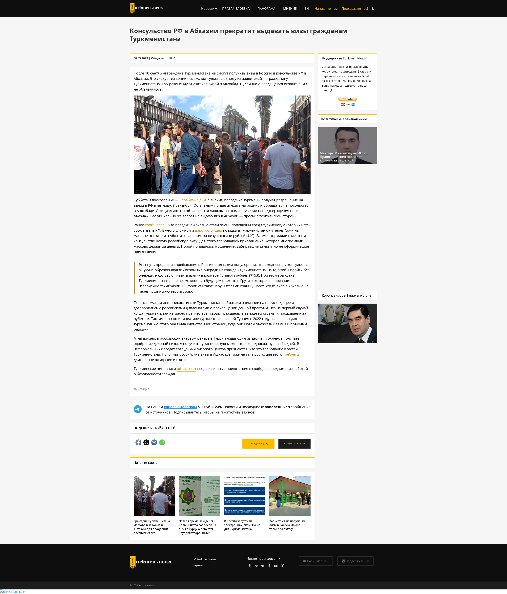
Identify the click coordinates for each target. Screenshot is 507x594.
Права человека (236, 8)
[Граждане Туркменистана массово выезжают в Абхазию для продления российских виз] (154, 515)
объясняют (186, 368)
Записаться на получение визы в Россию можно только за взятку (287, 525)
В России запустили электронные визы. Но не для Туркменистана (242, 525)
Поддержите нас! (355, 8)
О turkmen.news (205, 559)
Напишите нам (318, 561)
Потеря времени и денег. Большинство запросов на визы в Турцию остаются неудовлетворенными (197, 527)
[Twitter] (281, 565)
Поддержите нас (357, 561)
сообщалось (156, 225)
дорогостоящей (208, 230)
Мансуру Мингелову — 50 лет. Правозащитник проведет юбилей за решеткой (344, 156)
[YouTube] (275, 565)
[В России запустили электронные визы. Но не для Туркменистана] (244, 515)
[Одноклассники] (249, 565)
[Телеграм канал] (255, 565)
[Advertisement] (347, 227)
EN (307, 8)
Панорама (266, 8)
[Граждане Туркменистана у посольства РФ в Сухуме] (222, 192)
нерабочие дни (192, 200)
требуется (291, 354)
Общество (158, 58)
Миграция (142, 389)
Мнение (290, 8)
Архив (198, 565)
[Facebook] (268, 565)
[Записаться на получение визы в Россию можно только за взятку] (290, 515)
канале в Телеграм (180, 406)
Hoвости (207, 8)
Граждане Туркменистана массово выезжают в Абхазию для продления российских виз (152, 527)
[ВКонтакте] (262, 565)
